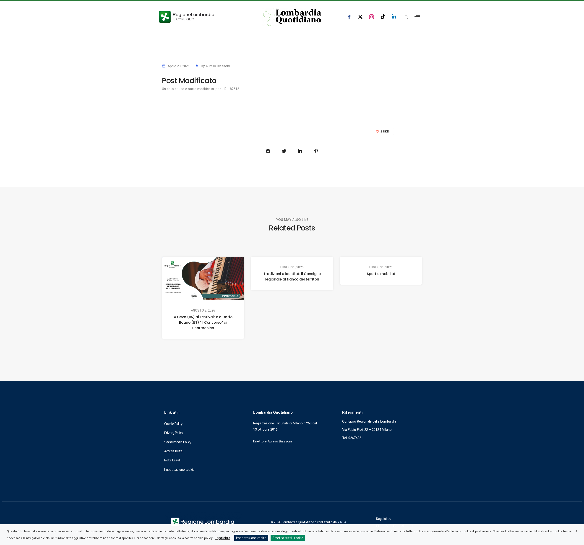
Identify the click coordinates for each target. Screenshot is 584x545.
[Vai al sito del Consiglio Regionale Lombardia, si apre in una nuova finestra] (203, 17)
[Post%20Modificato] (268, 151)
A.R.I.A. (342, 522)
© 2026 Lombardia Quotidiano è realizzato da (304, 522)
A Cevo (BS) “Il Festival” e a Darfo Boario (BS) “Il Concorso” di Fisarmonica (203, 322)
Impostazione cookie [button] (179, 470)
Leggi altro (222, 538)
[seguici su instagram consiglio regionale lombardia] (371, 17)
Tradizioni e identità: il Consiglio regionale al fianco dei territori (292, 276)
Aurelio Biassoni (218, 66)
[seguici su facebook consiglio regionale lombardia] (349, 17)
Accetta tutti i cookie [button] (287, 537)
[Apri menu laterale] (417, 17)
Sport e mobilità (381, 273)
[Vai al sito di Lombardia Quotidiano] (292, 17)
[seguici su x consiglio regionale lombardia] (360, 17)
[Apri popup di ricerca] (406, 17)
